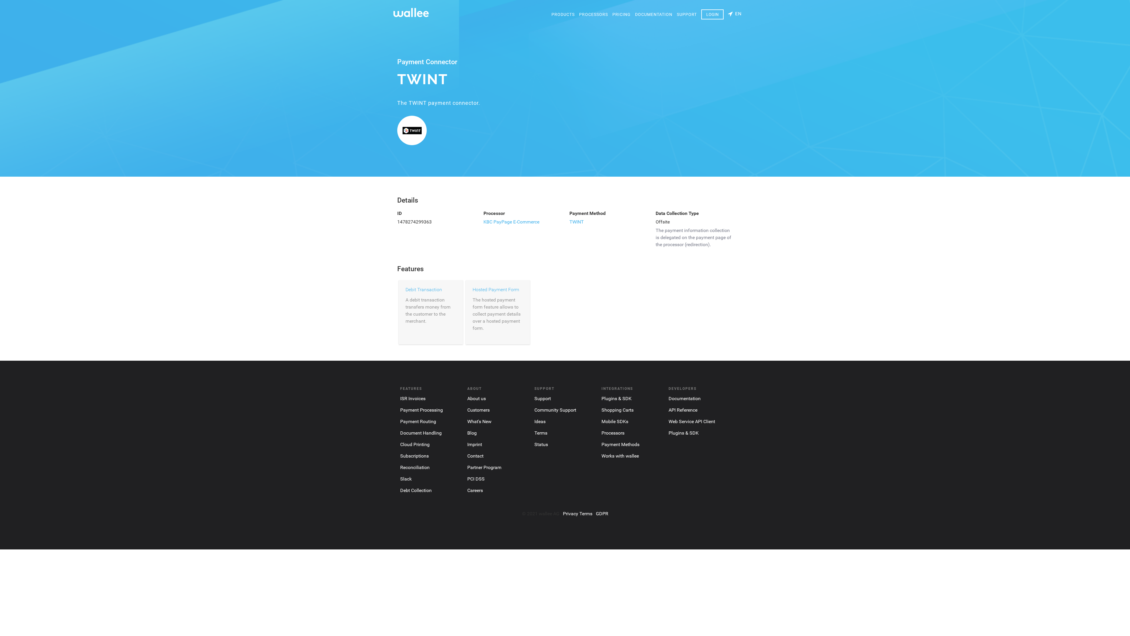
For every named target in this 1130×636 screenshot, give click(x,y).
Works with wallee (620, 456)
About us (476, 398)
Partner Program (484, 467)
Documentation (653, 14)
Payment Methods (620, 444)
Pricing (621, 14)
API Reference (683, 410)
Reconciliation (415, 467)
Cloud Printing (415, 444)
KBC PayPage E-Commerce (511, 222)
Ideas (540, 421)
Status (541, 444)
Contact (475, 456)
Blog (472, 433)
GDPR (602, 513)
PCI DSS (476, 479)
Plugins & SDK (616, 398)
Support (687, 14)
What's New (479, 421)
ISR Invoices (413, 398)
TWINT (576, 222)
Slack (406, 479)
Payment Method (587, 213)
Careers (475, 490)
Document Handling (421, 433)
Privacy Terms (577, 513)
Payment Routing (418, 421)
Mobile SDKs (614, 421)
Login (712, 14)
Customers (478, 410)
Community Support (555, 410)
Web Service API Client (692, 421)
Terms (540, 433)
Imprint (474, 444)
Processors (593, 14)
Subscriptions (414, 456)
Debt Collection (416, 490)
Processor (494, 213)
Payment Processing (421, 410)
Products (563, 14)
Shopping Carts (617, 410)
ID (399, 213)
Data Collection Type (677, 213)
